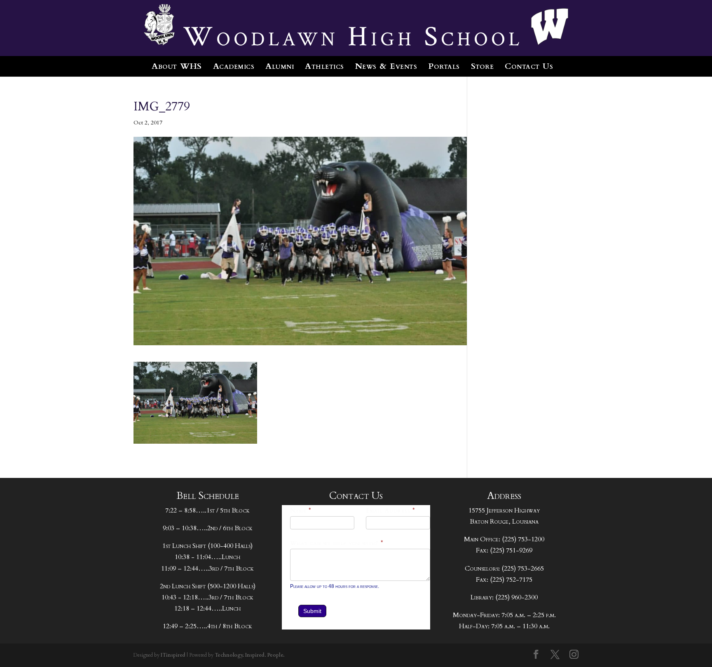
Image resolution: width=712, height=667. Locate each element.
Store (482, 66)
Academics (234, 66)
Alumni (279, 66)
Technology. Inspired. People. (249, 655)
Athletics (324, 66)
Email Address (390, 511)
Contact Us (529, 66)
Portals (444, 66)
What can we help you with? (337, 543)
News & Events (386, 66)
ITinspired (173, 655)
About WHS (177, 66)
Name (301, 511)
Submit (312, 611)
